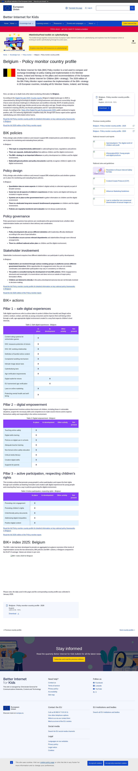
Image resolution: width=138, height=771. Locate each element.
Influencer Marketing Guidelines (117, 191)
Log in (90, 8)
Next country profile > (127, 630)
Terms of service (54, 686)
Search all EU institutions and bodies (106, 712)
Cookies (51, 750)
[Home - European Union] (13, 8)
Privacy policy (53, 689)
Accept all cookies (95, 763)
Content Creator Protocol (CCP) (117, 181)
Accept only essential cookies (116, 763)
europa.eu (20, 713)
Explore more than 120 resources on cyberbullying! (48, 48)
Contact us (52, 683)
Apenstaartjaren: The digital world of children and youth (119, 144)
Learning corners (42, 23)
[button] (73, 8)
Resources (58, 23)
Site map (51, 695)
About (91, 23)
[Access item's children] (17, 23)
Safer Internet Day (129, 23)
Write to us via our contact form (59, 718)
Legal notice (52, 747)
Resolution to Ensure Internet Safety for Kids (119, 171)
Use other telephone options (58, 715)
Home (6, 23)
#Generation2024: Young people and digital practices (118, 154)
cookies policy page (47, 762)
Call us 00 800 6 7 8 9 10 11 (58, 712)
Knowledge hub (25, 23)
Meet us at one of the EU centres (59, 721)
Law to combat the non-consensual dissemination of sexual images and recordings (119, 201)
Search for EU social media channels (61, 731)
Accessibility (52, 692)
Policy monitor (27, 55)
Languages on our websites (58, 741)
